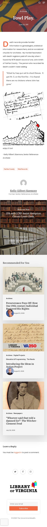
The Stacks (31, 359)
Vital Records (23, 169)
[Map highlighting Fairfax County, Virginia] (23, 132)
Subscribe (23, 508)
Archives (23, 11)
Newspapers (18, 413)
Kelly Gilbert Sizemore (23, 190)
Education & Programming (16, 359)
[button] (44, 3)
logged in (18, 452)
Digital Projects (19, 355)
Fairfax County (9, 169)
